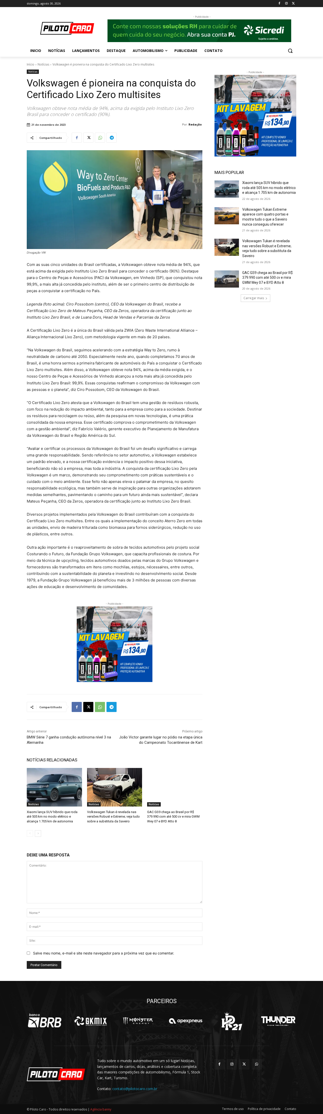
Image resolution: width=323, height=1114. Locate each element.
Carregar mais (254, 298)
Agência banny (100, 1109)
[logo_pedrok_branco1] (232, 1021)
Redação (195, 124)
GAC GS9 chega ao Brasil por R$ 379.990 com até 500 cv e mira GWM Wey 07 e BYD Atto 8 (173, 816)
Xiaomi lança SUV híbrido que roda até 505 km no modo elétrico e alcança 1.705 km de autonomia (52, 816)
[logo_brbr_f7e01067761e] (45, 1021)
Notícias (43, 64)
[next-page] (38, 833)
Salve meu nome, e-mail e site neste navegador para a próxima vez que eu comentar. (103, 953)
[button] (290, 51)
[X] (293, 4)
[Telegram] (111, 138)
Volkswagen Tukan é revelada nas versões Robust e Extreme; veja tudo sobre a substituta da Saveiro (113, 816)
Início (30, 64)
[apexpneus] (186, 1021)
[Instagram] (286, 4)
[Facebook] (279, 4)
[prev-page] (30, 833)
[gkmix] (91, 1021)
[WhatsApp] (100, 138)
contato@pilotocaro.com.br (134, 1088)
